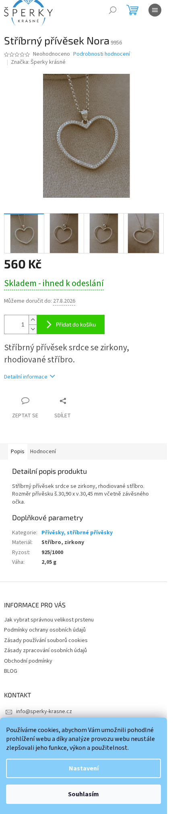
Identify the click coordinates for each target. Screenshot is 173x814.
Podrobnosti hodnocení (101, 54)
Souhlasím (83, 794)
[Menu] (155, 10)
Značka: (38, 62)
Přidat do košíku (76, 324)
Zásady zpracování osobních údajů (45, 651)
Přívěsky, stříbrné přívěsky (77, 533)
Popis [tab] (18, 452)
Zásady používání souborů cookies (46, 640)
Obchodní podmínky (28, 661)
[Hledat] (113, 10)
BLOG (10, 671)
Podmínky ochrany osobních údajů (45, 630)
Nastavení (84, 768)
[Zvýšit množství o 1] (33, 319)
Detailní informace (25, 377)
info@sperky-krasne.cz (44, 711)
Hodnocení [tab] (43, 452)
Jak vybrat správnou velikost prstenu (49, 620)
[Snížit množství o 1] (33, 329)
